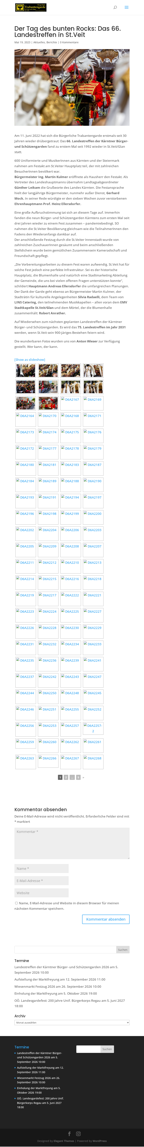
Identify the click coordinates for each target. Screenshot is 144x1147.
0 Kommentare (69, 42)
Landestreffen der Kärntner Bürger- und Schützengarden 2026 (61, 967)
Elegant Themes (64, 1141)
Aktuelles (39, 42)
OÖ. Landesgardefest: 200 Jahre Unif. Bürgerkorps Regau (57, 1000)
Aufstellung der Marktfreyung (36, 979)
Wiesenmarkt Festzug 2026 (34, 986)
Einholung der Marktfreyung (35, 993)
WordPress (100, 1141)
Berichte (51, 42)
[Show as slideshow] (29, 359)
